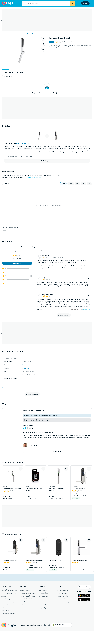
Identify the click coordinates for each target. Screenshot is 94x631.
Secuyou (24, 365)
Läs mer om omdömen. (48, 247)
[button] (43, 39)
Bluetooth (25, 378)
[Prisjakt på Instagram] (49, 625)
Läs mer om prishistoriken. (35, 177)
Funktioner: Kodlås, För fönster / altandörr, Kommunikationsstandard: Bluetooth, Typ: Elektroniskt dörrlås (70, 46)
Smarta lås (43, 33)
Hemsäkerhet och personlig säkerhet (27, 33)
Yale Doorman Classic (24, 143)
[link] (47, 147)
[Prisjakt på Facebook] (45, 625)
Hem (3, 33)
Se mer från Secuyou (8, 388)
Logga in (85, 3)
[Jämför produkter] (43, 50)
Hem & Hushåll (11, 33)
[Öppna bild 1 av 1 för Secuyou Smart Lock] (21, 50)
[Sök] (72, 3)
